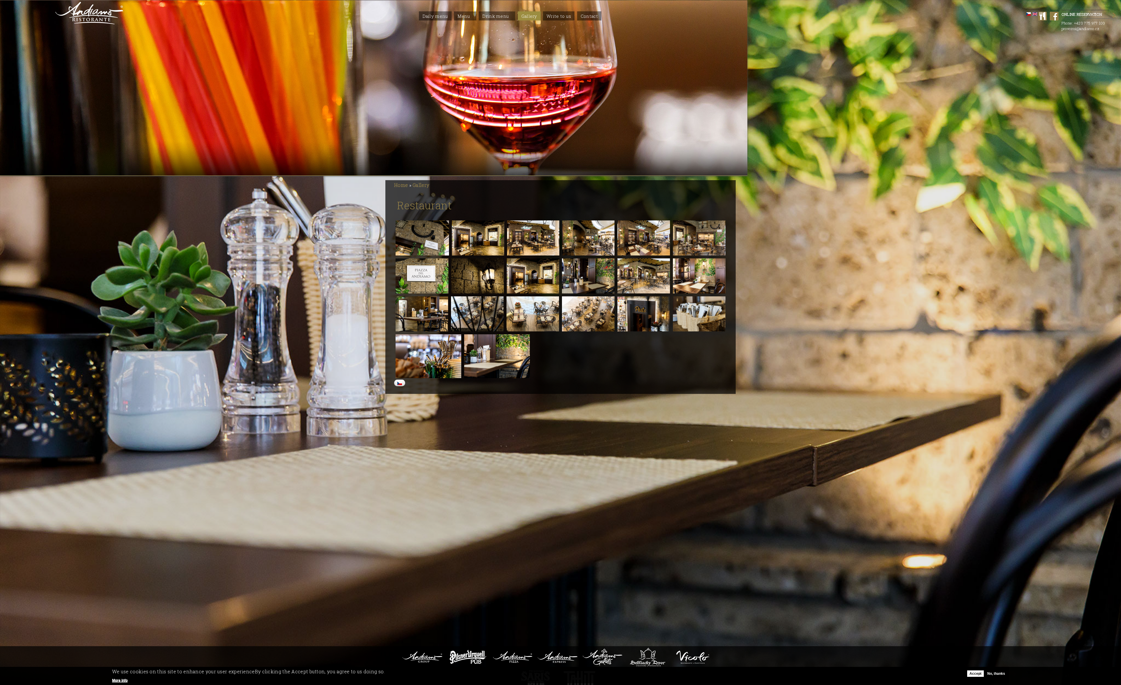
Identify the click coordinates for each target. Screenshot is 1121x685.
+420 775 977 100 (1089, 23)
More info (120, 680)
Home (401, 185)
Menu (463, 16)
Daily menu (435, 16)
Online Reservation (1081, 14)
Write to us (558, 16)
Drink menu (495, 16)
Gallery (529, 16)
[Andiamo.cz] (89, 23)
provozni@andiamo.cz (1080, 28)
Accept (975, 674)
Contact (589, 16)
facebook (1054, 16)
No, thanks (996, 674)
